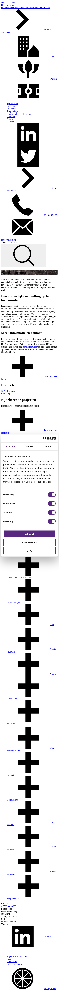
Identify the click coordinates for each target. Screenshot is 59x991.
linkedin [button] (48, 936)
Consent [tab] (10, 446)
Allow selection (29, 542)
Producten (11, 108)
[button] (28, 144)
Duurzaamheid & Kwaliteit (13, 7)
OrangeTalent (50, 988)
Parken (53, 79)
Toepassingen (13, 111)
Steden (53, 56)
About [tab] (48, 446)
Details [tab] (29, 446)
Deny (29, 550)
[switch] (52, 503)
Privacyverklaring (15, 964)
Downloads (12, 961)
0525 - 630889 (50, 215)
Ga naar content (8, 2)
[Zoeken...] (23, 255)
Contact (46, 7)
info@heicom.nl (8, 921)
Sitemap (10, 959)
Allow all (29, 534)
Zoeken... (5, 242)
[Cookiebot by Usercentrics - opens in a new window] (43, 438)
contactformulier (30, 347)
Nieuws (39, 7)
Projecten (11, 106)
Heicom (5, 5)
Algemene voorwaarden (18, 956)
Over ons (30, 7)
